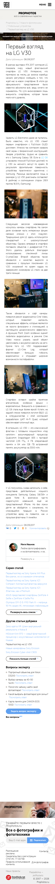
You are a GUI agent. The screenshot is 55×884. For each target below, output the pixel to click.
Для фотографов (40, 862)
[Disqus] (27, 761)
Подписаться (40, 840)
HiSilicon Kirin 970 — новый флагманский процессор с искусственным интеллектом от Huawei (27, 637)
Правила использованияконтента (18, 863)
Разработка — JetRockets (36, 874)
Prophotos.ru (43, 882)
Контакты (43, 851)
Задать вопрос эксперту (23, 711)
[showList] (24, 612)
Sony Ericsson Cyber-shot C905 (21, 652)
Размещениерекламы (12, 852)
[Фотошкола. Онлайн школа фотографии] (16, 877)
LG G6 (44, 157)
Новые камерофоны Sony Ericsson (22, 648)
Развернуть (26, 559)
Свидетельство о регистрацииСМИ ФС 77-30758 (21, 857)
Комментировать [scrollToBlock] (38, 528)
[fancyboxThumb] (26, 117)
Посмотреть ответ (25, 675)
